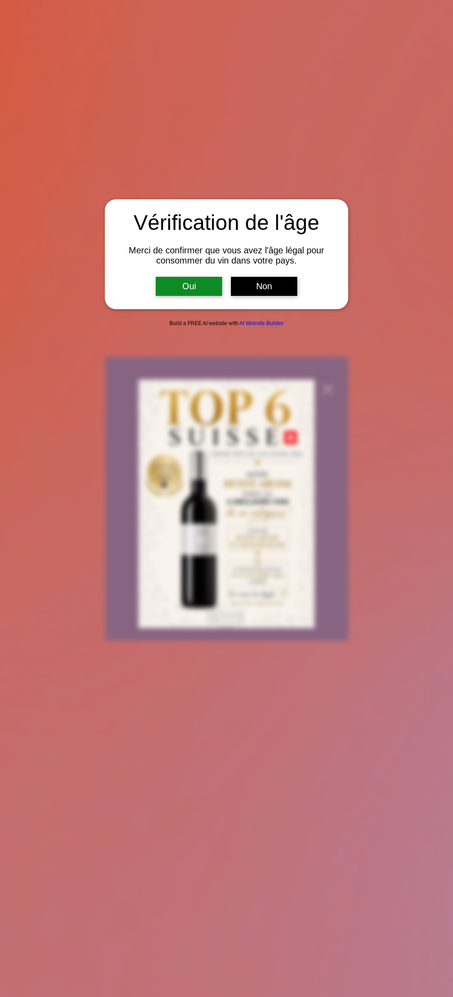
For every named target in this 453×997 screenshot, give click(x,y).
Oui (189, 286)
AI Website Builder (261, 323)
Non (264, 286)
